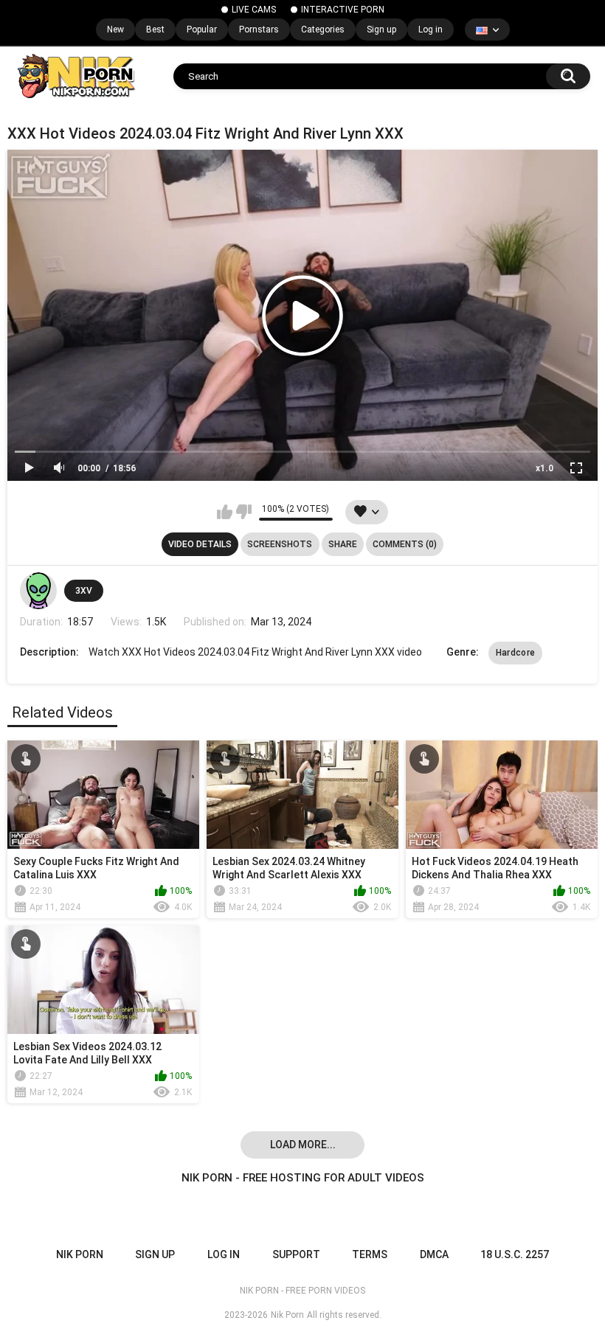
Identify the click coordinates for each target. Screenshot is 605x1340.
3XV (83, 591)
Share (342, 544)
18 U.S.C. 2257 (514, 1254)
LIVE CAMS (254, 9)
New (115, 29)
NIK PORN (79, 1254)
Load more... (303, 1144)
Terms (369, 1254)
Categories (323, 29)
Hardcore (515, 653)
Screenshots (279, 544)
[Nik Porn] (75, 76)
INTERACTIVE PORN (342, 9)
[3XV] (38, 590)
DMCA (434, 1254)
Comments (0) (405, 544)
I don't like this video (244, 511)
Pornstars (259, 29)
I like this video (224, 511)
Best (155, 29)
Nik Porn (287, 1315)
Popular (202, 29)
